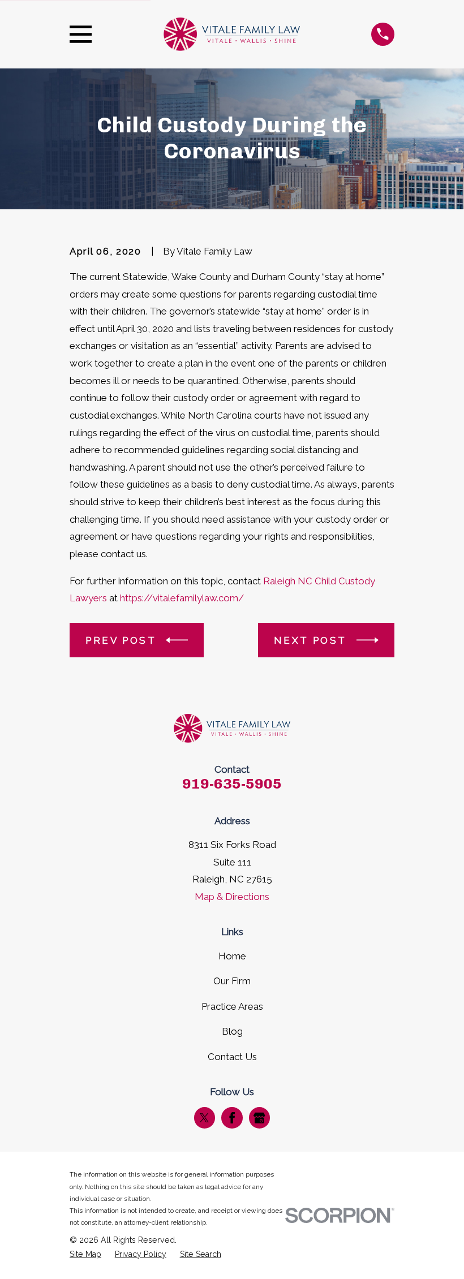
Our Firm (232, 981)
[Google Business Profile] (259, 1117)
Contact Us (232, 1056)
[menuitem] (85, 1254)
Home (232, 956)
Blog (232, 1031)
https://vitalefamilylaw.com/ (182, 598)
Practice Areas (232, 1006)
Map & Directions (232, 896)
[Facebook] (232, 1117)
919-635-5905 (232, 783)
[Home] (232, 34)
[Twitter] (204, 1117)
